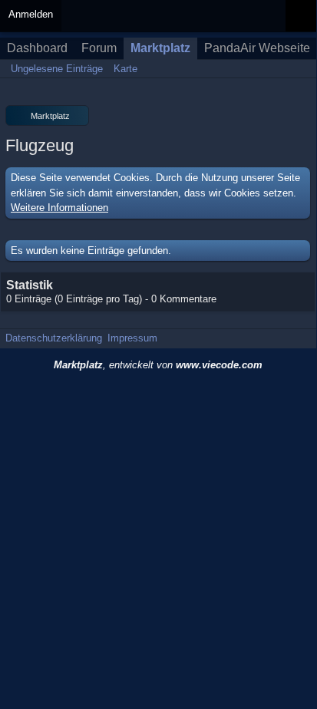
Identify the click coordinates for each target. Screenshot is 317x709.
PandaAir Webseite (257, 47)
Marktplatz (160, 47)
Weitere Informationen (59, 207)
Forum (99, 47)
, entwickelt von (158, 365)
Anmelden (30, 14)
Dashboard (37, 47)
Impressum (132, 338)
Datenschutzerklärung (53, 338)
